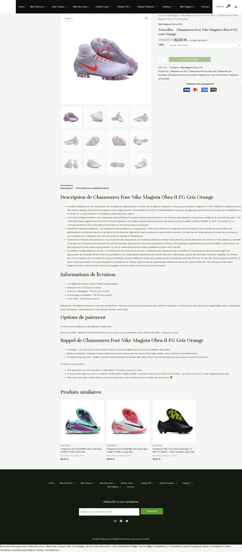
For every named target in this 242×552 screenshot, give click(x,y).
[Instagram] (115, 521)
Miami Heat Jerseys (56, 546)
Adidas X (167, 6)
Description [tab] (67, 188)
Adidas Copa (102, 6)
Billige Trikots (138, 546)
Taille (161, 44)
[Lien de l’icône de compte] (236, 6)
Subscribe (152, 511)
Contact (205, 6)
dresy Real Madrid (121, 546)
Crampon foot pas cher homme (213, 75)
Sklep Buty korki (36, 546)
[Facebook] (121, 521)
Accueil (161, 15)
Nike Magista (186, 6)
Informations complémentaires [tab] (92, 188)
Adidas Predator (145, 6)
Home (22, 6)
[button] (146, 18)
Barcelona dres (103, 546)
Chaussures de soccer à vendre (182, 75)
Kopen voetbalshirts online (216, 546)
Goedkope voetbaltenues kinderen (18, 550)
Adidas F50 (123, 6)
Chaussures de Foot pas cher (203, 71)
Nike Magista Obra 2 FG (192, 15)
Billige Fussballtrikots (157, 546)
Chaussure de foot (179, 71)
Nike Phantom (37, 6)
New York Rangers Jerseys (80, 546)
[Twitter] (127, 521)
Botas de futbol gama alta (13, 546)
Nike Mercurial (80, 6)
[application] (45, 6)
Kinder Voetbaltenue (47, 550)
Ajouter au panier (189, 59)
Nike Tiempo (58, 6)
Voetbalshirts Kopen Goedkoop (185, 546)
